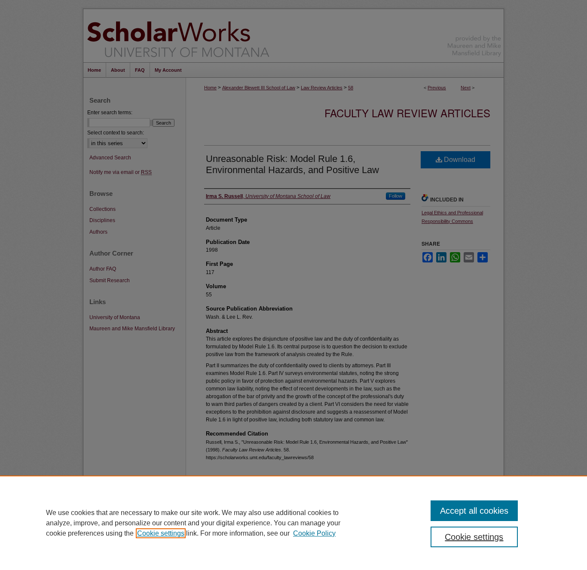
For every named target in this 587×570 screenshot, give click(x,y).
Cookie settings (160, 533)
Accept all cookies (474, 510)
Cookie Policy (314, 533)
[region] (293, 523)
